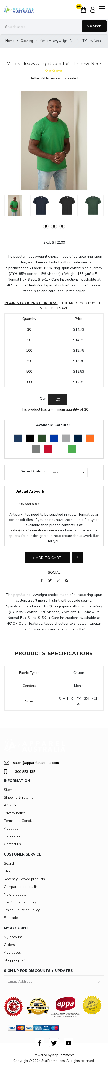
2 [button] (54, 226)
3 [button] (62, 226)
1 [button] (45, 226)
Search (94, 26)
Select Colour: (33, 471)
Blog (7, 871)
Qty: (43, 398)
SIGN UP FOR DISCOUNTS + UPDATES (38, 970)
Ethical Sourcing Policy (22, 910)
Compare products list (21, 886)
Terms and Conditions (21, 820)
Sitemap (10, 789)
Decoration (12, 836)
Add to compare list (77, 557)
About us (11, 828)
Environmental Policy (20, 902)
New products (15, 894)
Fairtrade (11, 917)
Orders (9, 944)
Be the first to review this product (54, 78)
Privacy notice (15, 813)
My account (13, 937)
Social (54, 572)
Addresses (12, 952)
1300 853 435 (24, 771)
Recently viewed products (24, 879)
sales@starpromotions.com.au (35, 530)
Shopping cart (15, 960)
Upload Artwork (29, 491)
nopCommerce (63, 1055)
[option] (15, 205)
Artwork (10, 805)
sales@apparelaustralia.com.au (38, 762)
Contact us (12, 844)
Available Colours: (53, 425)
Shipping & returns (18, 797)
